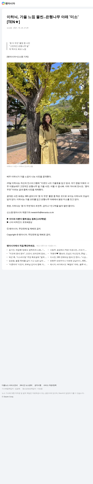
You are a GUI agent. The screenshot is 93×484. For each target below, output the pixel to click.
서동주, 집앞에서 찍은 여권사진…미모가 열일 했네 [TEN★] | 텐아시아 (69, 250)
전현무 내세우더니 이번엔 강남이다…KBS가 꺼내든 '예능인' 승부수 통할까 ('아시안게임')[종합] (69, 260)
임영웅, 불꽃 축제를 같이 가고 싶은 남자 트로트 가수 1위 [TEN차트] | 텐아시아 (28, 260)
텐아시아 (10, 3)
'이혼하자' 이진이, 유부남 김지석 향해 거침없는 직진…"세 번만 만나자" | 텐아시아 (28, 264)
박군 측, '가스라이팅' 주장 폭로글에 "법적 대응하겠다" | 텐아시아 (28, 257)
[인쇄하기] (86, 35)
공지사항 (38, 385)
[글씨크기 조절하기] (81, 35)
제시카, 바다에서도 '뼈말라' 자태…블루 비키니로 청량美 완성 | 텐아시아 (69, 264)
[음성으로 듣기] (72, 35)
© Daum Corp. (8, 397)
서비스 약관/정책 (49, 385)
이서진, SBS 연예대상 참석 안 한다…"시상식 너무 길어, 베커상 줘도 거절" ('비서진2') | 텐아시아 (69, 257)
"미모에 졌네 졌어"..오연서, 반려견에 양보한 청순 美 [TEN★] (28, 253)
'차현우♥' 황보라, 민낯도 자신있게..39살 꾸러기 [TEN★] (69, 253)
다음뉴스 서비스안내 (10, 385)
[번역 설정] (77, 35)
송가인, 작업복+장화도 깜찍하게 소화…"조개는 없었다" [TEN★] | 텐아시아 (28, 250)
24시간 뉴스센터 (26, 385)
